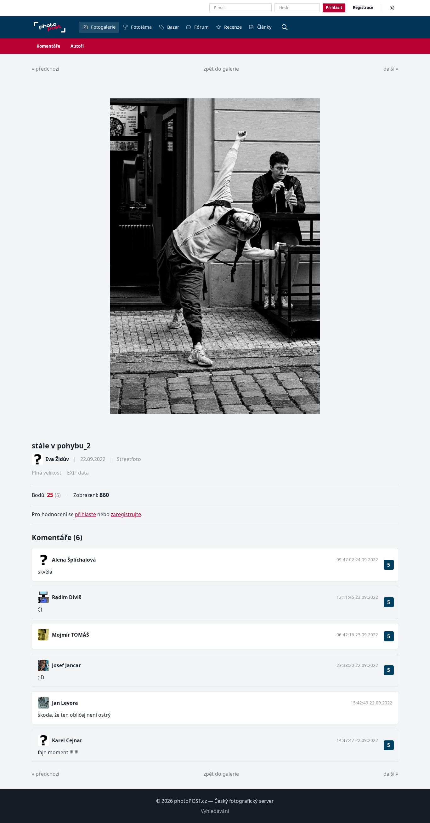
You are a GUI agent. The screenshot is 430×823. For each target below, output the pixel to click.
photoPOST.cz (190, 800)
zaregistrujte (126, 514)
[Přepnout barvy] (392, 8)
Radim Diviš (66, 597)
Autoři (77, 46)
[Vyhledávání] (285, 27)
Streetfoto (129, 459)
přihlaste (85, 514)
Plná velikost (46, 472)
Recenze (233, 27)
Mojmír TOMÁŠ (70, 634)
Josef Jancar (66, 665)
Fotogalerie (103, 27)
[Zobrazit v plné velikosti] (215, 256)
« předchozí (45, 68)
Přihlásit (334, 7)
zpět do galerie (221, 68)
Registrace (363, 7)
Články (264, 27)
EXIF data (78, 472)
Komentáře (48, 46)
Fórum (201, 27)
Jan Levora (65, 702)
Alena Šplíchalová (74, 559)
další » (390, 68)
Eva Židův (57, 459)
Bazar (173, 27)
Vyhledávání (215, 811)
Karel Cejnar (67, 740)
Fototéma (141, 27)
